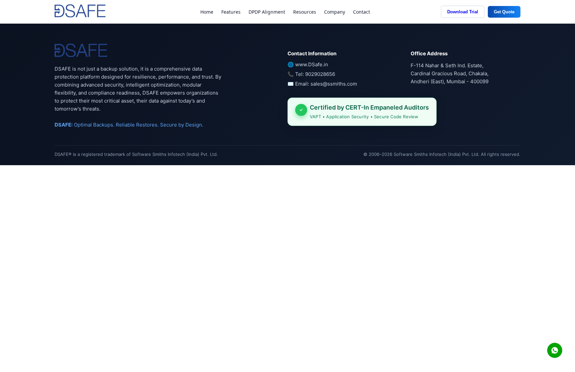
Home (206, 12)
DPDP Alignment (267, 12)
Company (334, 12)
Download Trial (462, 11)
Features (231, 12)
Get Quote (504, 11)
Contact (361, 12)
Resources (304, 12)
